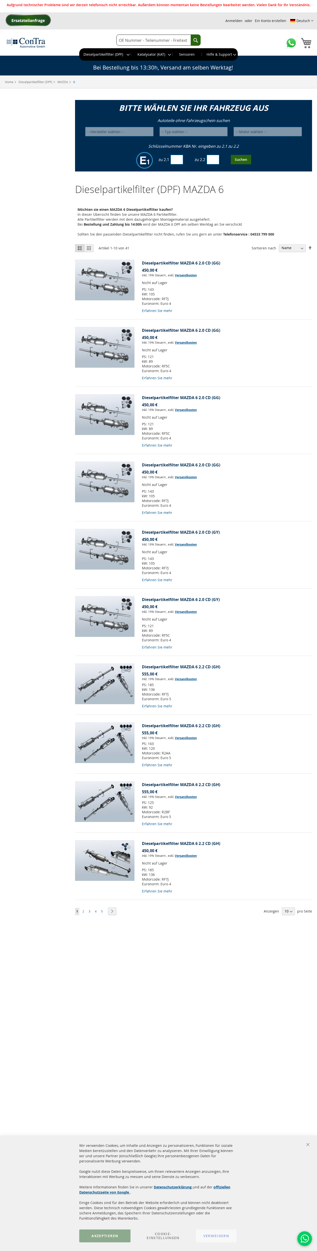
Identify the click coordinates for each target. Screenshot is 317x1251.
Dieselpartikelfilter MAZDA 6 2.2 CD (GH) (181, 667)
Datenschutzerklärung (173, 1187)
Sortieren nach (264, 247)
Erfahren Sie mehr (157, 310)
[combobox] (158, 40)
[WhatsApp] (304, 1238)
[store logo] (26, 42)
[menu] (158, 54)
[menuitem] (105, 54)
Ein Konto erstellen (270, 20)
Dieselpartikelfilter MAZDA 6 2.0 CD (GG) (181, 263)
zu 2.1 (163, 159)
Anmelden (233, 20)
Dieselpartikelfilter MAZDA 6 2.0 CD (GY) (181, 532)
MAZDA (63, 82)
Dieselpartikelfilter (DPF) (36, 82)
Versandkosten (186, 275)
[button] (302, 21)
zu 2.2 (200, 159)
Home (9, 82)
